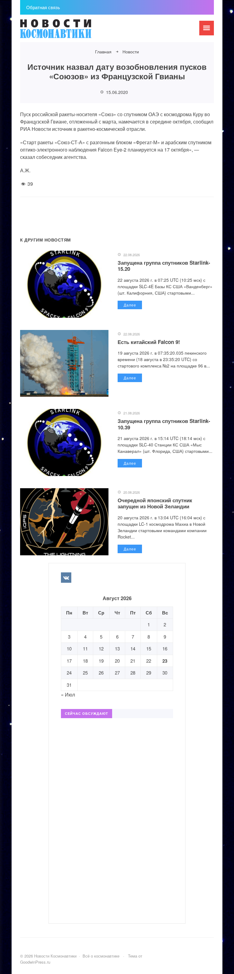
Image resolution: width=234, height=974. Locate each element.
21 (132, 660)
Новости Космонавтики (66, 31)
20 (117, 660)
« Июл (68, 694)
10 (69, 648)
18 (85, 660)
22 (148, 660)
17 (69, 660)
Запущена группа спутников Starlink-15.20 (164, 265)
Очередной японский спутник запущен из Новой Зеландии (155, 503)
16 (164, 648)
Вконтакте (66, 577)
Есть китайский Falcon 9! (149, 342)
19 (101, 660)
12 (101, 648)
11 (85, 648)
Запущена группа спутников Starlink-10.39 (164, 424)
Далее (130, 304)
